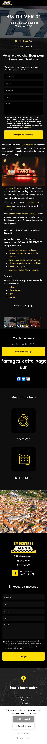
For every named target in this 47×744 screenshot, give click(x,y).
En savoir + (10, 322)
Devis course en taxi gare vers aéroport (24, 259)
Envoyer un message (24, 351)
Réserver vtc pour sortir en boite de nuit (24, 263)
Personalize (24, 733)
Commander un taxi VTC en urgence (23, 269)
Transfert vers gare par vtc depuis (22, 250)
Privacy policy (24, 738)
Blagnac (11, 297)
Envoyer (23, 656)
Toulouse (12, 287)
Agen (10, 293)
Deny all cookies (24, 726)
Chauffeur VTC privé (16, 266)
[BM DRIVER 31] (21, 3)
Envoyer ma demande (23, 134)
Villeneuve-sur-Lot (15, 290)
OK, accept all (24, 719)
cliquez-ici (27, 127)
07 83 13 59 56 (23, 41)
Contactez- (23, 46)
